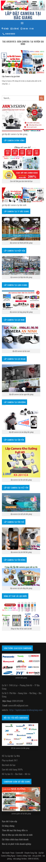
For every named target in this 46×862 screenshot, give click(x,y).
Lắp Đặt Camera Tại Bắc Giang (23, 15)
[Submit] (41, 97)
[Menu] (22, 23)
